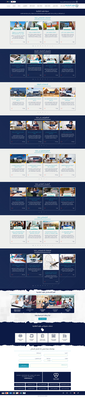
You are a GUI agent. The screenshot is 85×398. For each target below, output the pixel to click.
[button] (55, 5)
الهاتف (66, 377)
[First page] (52, 46)
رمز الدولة (48, 377)
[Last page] (33, 46)
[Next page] (35, 46)
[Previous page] (50, 46)
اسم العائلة (39, 372)
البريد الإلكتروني (38, 377)
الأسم (66, 372)
